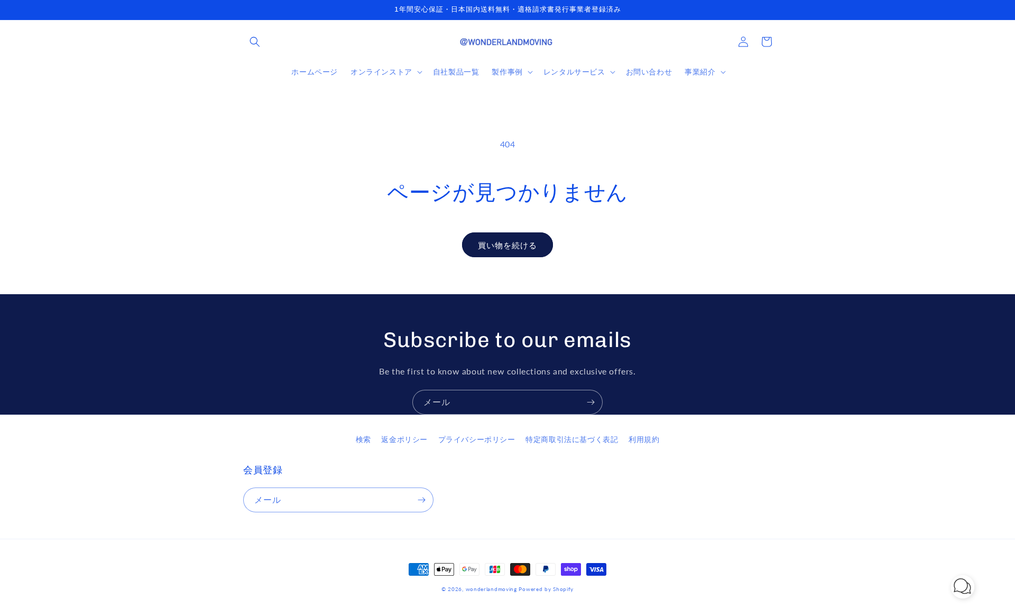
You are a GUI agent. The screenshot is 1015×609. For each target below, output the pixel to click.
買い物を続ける (507, 245)
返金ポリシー (404, 439)
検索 (363, 439)
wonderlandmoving (491, 589)
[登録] (590, 402)
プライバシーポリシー (476, 439)
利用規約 (644, 439)
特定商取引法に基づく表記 (571, 439)
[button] (254, 41)
